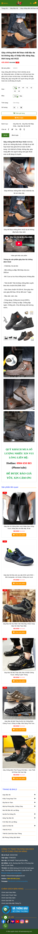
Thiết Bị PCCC (7, 829)
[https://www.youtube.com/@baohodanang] (17, 921)
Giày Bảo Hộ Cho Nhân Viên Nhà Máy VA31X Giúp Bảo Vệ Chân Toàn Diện (19, 625)
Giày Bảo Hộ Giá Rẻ (24, 126)
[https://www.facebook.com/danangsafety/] (3, 921)
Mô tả (5, 135)
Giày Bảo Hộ (14, 8)
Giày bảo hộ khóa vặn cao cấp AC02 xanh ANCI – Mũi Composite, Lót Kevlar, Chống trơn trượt (19, 576)
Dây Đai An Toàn (8, 802)
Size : (3, 89)
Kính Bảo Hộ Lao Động (10, 822)
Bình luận (15, 135)
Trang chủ (4, 8)
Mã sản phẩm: (6, 68)
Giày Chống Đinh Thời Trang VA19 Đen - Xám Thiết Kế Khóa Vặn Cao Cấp (19, 771)
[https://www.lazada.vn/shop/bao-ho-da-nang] (13, 921)
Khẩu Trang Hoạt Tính (9, 798)
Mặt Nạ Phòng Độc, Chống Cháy (13, 806)
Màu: (3, 95)
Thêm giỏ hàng (20, 113)
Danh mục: (5, 124)
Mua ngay (19, 117)
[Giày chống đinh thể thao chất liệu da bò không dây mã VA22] (19, 30)
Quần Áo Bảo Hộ (8, 826)
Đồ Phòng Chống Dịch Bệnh (11, 837)
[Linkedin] (16, 129)
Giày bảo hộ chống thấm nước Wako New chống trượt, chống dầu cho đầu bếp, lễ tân (19, 527)
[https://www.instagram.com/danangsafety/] (22, 921)
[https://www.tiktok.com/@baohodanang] (8, 921)
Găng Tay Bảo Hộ (8, 818)
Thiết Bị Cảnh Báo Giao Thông (12, 833)
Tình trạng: (5, 102)
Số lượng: (4, 107)
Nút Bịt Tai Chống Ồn (9, 814)
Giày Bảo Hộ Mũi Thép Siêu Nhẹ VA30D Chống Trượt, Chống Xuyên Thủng (19, 673)
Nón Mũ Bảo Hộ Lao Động (11, 810)
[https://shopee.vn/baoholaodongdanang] (27, 921)
